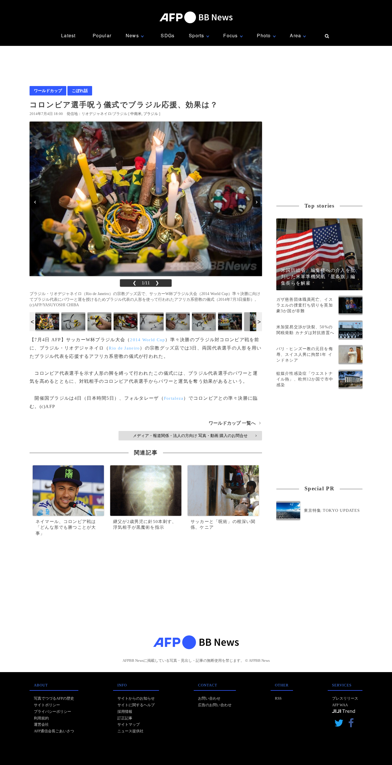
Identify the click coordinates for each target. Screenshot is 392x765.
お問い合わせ (209, 698)
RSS (278, 698)
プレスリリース (345, 698)
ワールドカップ (48, 90)
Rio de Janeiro (124, 348)
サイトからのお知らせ (136, 698)
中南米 (135, 114)
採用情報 (124, 711)
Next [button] (259, 321)
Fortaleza (174, 398)
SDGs (167, 35)
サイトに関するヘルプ (136, 705)
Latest (68, 35)
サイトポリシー (47, 705)
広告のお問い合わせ (215, 705)
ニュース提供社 (130, 731)
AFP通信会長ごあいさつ (54, 731)
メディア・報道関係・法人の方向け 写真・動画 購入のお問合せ (195, 435)
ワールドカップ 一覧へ (235, 423)
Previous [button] (32, 321)
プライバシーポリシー (52, 711)
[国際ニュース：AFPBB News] (196, 17)
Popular (102, 35)
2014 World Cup (147, 339)
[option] (47, 321)
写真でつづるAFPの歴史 (54, 698)
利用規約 (41, 718)
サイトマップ (128, 724)
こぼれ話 (80, 90)
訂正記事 (124, 718)
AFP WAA (340, 705)
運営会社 (41, 724)
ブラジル (150, 114)
